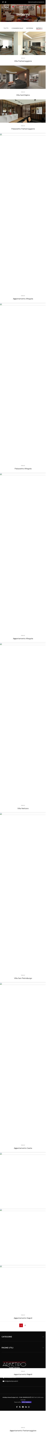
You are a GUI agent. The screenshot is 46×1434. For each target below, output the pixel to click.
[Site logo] (23, 7)
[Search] (34, 7)
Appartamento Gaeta (23, 1148)
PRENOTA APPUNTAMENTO (36, 2)
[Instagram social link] (5, 2)
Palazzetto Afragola (23, 469)
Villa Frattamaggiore (23, 61)
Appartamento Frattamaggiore (23, 1431)
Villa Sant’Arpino (23, 95)
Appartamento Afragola (23, 299)
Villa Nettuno (23, 808)
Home (20, 19)
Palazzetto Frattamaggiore (23, 129)
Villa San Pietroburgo (23, 978)
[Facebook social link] (3, 2)
